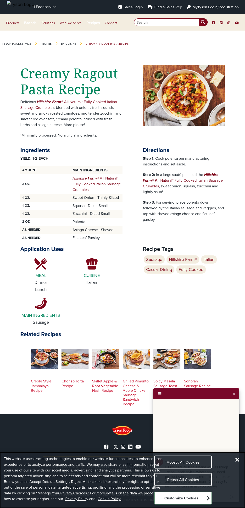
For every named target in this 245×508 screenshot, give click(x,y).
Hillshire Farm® (183, 259)
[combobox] (171, 22)
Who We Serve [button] (71, 23)
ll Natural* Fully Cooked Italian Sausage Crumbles (183, 180)
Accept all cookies (183, 462)
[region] (122, 480)
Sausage (154, 259)
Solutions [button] (48, 23)
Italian (209, 259)
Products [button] (12, 23)
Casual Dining (159, 269)
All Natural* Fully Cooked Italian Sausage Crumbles (96, 183)
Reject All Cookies (183, 479)
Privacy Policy (76, 499)
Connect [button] (111, 23)
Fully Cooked (191, 269)
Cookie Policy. (109, 499)
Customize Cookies (181, 498)
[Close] (234, 393)
